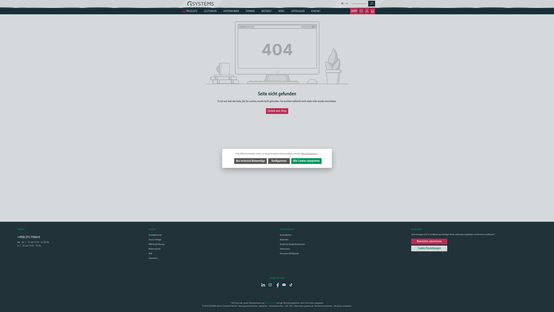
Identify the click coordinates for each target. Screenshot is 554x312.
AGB (150, 253)
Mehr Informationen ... (309, 154)
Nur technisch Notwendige (250, 161)
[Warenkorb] (372, 11)
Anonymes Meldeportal (289, 253)
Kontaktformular (155, 235)
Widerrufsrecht (154, 249)
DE (342, 4)
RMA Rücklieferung (156, 244)
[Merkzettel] (361, 11)
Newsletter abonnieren (429, 241)
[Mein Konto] (366, 11)
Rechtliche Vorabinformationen (292, 244)
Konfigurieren (279, 161)
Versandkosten (286, 235)
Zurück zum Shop (277, 111)
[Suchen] (371, 3)
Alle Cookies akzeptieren (306, 161)
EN (347, 4)
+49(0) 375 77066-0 (28, 237)
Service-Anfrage (155, 240)
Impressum (153, 258)
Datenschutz (285, 249)
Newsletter (284, 240)
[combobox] (359, 3)
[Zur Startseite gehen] (201, 3)
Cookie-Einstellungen (429, 248)
